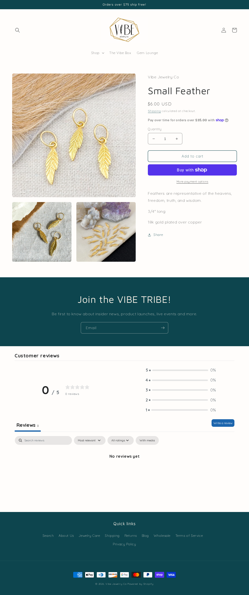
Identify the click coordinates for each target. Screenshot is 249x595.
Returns (130, 535)
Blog (145, 535)
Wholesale (162, 535)
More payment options (192, 181)
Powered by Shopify (140, 584)
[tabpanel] (124, 473)
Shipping (154, 111)
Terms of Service (189, 535)
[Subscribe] (162, 328)
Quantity (154, 129)
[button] (17, 30)
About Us (66, 535)
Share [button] (158, 234)
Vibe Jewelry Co (116, 584)
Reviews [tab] (28, 425)
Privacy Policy (124, 544)
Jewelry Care (89, 535)
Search (48, 535)
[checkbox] (147, 440)
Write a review (222, 423)
